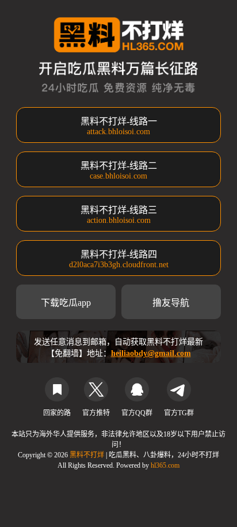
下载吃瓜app (66, 303)
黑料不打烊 (88, 455)
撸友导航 (170, 303)
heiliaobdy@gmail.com (151, 353)
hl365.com (165, 465)
